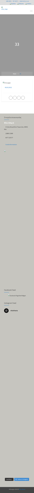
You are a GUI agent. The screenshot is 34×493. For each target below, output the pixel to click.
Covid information (11, 144)
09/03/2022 (8, 87)
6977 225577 (15, 1)
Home (14, 74)
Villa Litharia (22, 489)
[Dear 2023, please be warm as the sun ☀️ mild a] (17, 397)
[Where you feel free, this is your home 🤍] (17, 405)
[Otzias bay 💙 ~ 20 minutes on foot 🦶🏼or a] (17, 423)
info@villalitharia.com (24, 1)
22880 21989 (8, 1)
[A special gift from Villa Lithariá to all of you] (17, 322)
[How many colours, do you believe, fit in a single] (17, 389)
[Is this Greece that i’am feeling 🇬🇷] (17, 409)
